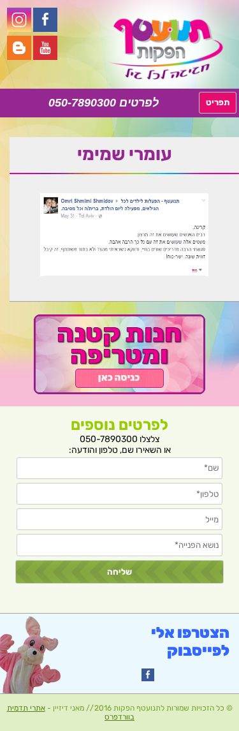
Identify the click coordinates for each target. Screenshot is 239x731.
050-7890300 (82, 102)
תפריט (217, 102)
